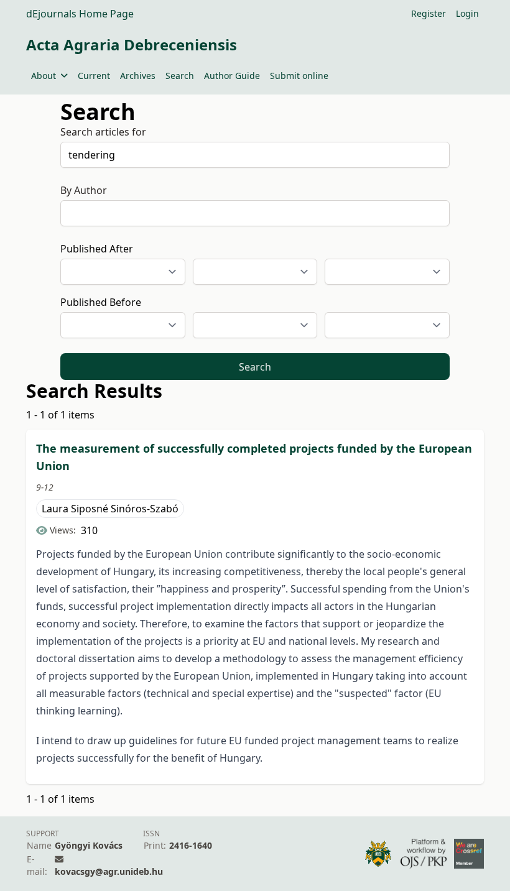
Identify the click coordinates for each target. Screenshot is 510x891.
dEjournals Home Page (80, 14)
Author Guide (232, 75)
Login (467, 13)
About (43, 75)
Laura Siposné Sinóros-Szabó (110, 508)
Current (94, 75)
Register (428, 13)
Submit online (299, 75)
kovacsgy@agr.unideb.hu (109, 871)
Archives (137, 75)
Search (179, 75)
